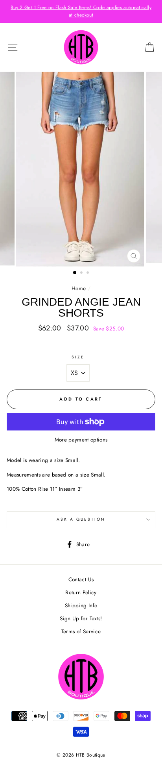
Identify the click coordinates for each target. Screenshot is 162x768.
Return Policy (80, 592)
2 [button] (82, 273)
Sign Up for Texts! (81, 618)
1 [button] (75, 273)
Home (79, 288)
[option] (81, 11)
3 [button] (88, 273)
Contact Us (81, 579)
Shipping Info (81, 605)
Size (78, 357)
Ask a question (81, 519)
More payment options (81, 439)
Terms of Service (81, 631)
